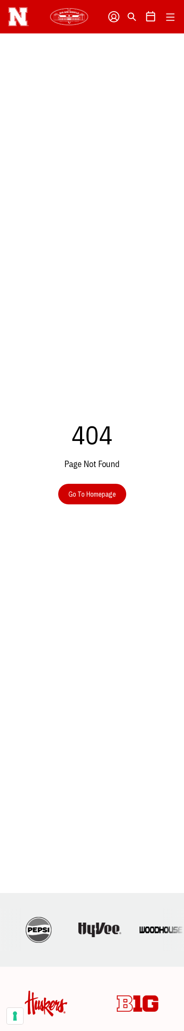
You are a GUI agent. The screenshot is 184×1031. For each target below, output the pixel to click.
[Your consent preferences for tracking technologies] (15, 1016)
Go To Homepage (92, 494)
